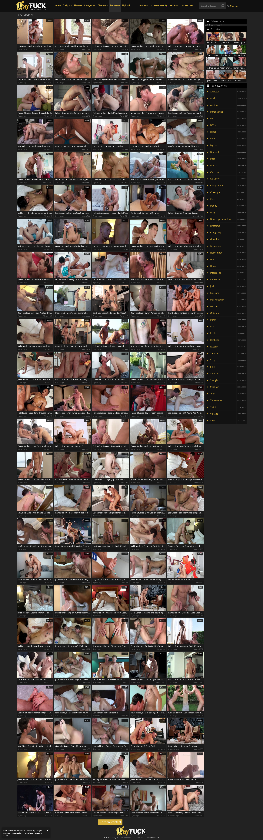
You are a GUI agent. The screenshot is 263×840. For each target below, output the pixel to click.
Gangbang (228, 232)
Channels (103, 5)
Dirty (228, 212)
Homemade (228, 252)
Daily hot (67, 5)
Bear (228, 138)
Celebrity (227, 178)
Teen (228, 393)
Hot (228, 259)
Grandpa (228, 239)
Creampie (228, 192)
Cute (228, 199)
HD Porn (174, 5)
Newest (78, 5)
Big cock (228, 145)
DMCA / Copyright (111, 838)
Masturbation (228, 299)
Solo (228, 366)
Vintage (228, 413)
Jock (228, 286)
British (228, 165)
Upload (126, 5)
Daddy (228, 205)
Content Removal (152, 838)
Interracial (228, 272)
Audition (228, 105)
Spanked (228, 373)
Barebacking (228, 111)
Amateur (228, 91)
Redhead (228, 339)
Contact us (139, 838)
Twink (228, 407)
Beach (228, 131)
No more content (110, 822)
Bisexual (228, 152)
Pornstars (115, 5)
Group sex (228, 245)
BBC (228, 118)
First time (228, 225)
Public (228, 333)
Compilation (228, 185)
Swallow (228, 386)
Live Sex (143, 5)
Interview (227, 279)
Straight (228, 380)
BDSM (228, 125)
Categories (89, 5)
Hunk (228, 266)
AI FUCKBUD (189, 5)
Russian (227, 346)
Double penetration (228, 219)
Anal (228, 98)
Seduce (228, 353)
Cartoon (227, 172)
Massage (228, 292)
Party (228, 319)
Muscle (228, 306)
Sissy (228, 360)
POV (228, 326)
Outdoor (228, 313)
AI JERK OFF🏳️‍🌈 (159, 5)
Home (58, 5)
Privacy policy (126, 838)
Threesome (228, 400)
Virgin (227, 420)
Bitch (228, 158)
